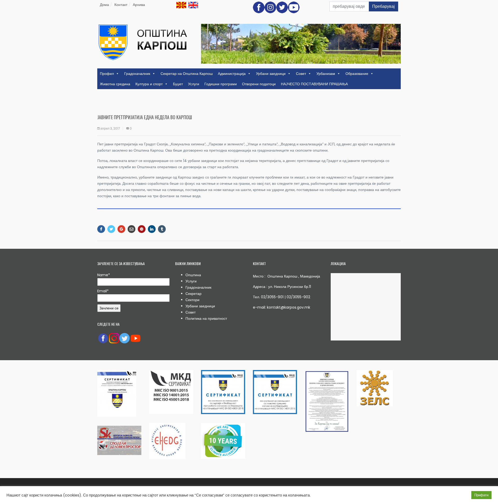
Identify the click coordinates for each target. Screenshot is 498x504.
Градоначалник (137, 73)
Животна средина (115, 84)
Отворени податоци (259, 84)
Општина (193, 275)
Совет (301, 73)
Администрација (232, 73)
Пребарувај (383, 6)
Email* (103, 291)
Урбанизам (325, 73)
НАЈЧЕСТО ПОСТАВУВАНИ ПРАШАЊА (314, 84)
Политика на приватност (206, 318)
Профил (107, 73)
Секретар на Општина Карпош (187, 73)
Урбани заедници (271, 73)
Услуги (193, 84)
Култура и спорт (149, 84)
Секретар (193, 293)
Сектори (192, 299)
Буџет (178, 84)
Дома (104, 4)
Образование (356, 73)
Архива (139, 4)
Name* (103, 275)
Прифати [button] (481, 495)
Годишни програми (220, 84)
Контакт (120, 4)
